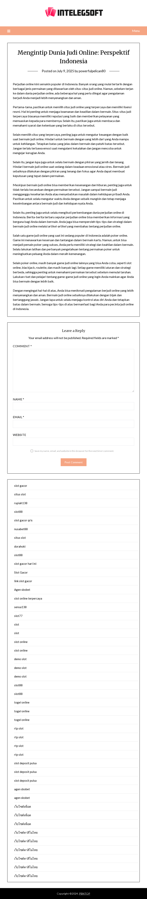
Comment (22, 346)
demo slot (20, 659)
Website (19, 435)
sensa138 (20, 607)
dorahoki (19, 546)
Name (18, 399)
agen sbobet (22, 789)
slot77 (18, 615)
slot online (21, 641)
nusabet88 (21, 529)
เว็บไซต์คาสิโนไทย (26, 832)
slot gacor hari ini (25, 563)
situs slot (20, 494)
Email (18, 417)
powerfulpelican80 (92, 71)
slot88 (18, 511)
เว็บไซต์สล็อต (22, 806)
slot (16, 624)
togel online (21, 702)
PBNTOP (84, 893)
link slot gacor (23, 581)
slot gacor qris (23, 520)
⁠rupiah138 (20, 503)
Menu (136, 30)
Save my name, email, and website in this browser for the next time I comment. (74, 451)
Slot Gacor (21, 572)
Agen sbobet (22, 589)
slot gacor (20, 485)
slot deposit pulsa (25, 763)
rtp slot (19, 728)
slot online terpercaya (28, 598)
